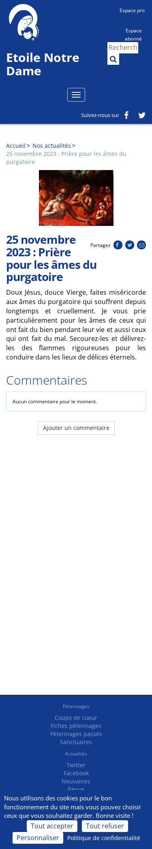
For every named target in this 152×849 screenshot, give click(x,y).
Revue (76, 789)
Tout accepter (52, 825)
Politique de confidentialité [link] (103, 838)
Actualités (76, 753)
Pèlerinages (76, 706)
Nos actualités (51, 145)
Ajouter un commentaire (76, 428)
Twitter (76, 765)
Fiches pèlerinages (76, 726)
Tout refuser (105, 825)
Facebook (76, 773)
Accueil (16, 145)
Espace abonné (133, 34)
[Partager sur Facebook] (118, 245)
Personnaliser (38, 837)
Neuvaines (76, 781)
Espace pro (132, 10)
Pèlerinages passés (76, 734)
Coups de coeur (76, 717)
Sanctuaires (76, 742)
